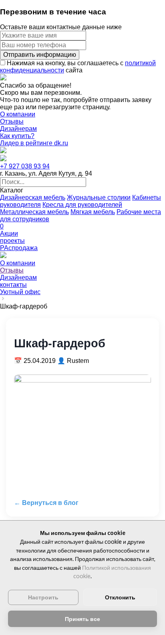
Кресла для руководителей (82, 204)
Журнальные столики (99, 197)
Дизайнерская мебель (32, 197)
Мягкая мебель (92, 211)
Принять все (82, 618)
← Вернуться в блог (46, 502)
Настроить (43, 597)
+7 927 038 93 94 (25, 166)
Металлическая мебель (34, 211)
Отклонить (120, 597)
